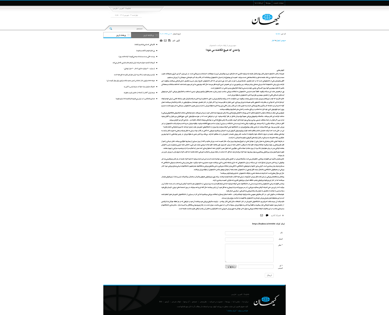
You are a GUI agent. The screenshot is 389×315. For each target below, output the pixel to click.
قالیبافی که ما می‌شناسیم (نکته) (145, 44)
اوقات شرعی (176, 302)
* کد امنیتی (280, 267)
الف (173, 41)
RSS (160, 302)
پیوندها (227, 302)
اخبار (273, 40)
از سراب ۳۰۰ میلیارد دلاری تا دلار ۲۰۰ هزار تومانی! (139, 68)
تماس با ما (236, 302)
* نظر (280, 245)
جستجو (194, 302)
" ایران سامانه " (231, 311)
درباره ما (245, 302)
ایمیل (281, 239)
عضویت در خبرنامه (216, 302)
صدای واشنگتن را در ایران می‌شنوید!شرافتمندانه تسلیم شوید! (135, 98)
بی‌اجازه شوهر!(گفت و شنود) (145, 50)
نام (282, 232)
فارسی (115, 8)
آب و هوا (186, 302)
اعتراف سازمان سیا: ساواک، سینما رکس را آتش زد (139, 86)
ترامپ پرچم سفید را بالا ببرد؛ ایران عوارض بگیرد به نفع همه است (134, 74)
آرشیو (167, 302)
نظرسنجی (203, 302)
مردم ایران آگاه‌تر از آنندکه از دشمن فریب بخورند (139, 92)
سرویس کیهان (281, 40)
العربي (121, 8)
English (128, 8)
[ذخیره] (169, 40)
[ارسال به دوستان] (165, 40)
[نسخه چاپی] (161, 40)
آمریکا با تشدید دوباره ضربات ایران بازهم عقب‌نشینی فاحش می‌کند (134, 62)
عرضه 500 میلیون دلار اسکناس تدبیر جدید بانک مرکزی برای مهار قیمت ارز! (131, 80)
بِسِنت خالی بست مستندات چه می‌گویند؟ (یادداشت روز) (137, 56)
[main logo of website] (265, 18)
